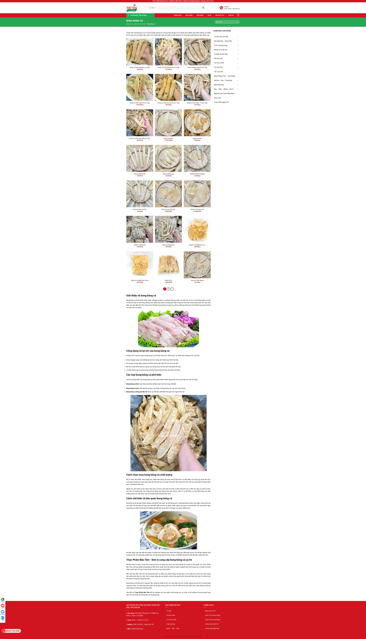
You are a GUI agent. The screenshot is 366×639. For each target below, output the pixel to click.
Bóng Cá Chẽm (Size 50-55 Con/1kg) (168, 67)
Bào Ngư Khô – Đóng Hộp (223, 41)
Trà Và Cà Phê (219, 63)
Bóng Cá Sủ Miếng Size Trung (139, 280)
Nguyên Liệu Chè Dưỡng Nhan (224, 93)
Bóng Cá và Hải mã (139, 24)
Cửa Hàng (200, 15)
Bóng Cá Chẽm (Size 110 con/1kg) (197, 103)
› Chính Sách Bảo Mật (212, 628)
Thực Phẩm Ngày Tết (221, 102)
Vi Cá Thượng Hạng (220, 45)
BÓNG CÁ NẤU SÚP (139, 245)
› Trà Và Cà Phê (171, 620)
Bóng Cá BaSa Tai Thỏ (139, 209)
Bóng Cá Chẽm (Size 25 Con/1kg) (140, 103)
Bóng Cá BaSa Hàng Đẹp (197, 174)
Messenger (2, 614)
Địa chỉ (2, 602)
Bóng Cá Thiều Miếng (197, 280)
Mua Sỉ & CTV (220, 15)
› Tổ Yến (168, 611)
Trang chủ (129, 24)
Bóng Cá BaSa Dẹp (168, 174)
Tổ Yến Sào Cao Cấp (221, 37)
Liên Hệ (230, 15)
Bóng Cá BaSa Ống (139, 174)
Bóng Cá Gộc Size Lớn (197, 209)
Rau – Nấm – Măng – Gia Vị (223, 89)
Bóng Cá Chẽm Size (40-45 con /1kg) (168, 103)
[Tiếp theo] (172, 289)
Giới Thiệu (189, 15)
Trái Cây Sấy (218, 67)
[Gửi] (203, 7)
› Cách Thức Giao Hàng (212, 620)
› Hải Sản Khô (170, 615)
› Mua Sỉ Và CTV (210, 611)
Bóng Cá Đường (168, 138)
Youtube (2, 608)
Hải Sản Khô (218, 58)
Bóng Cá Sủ (168, 280)
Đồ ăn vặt (217, 98)
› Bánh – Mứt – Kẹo (172, 628)
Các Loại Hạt (218, 72)
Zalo (3, 620)
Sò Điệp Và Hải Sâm (221, 54)
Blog (209, 15)
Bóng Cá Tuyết (197, 138)
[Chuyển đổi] (238, 36)
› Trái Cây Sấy (170, 624)
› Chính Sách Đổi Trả (211, 624)
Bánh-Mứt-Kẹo (219, 85)
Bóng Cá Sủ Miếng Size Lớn (197, 245)
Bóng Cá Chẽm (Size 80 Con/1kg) (197, 67)
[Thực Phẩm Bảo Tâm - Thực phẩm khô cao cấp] (135, 7)
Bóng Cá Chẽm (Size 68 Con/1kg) (140, 67)
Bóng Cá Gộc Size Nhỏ (168, 209)
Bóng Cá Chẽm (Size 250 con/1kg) (140, 138)
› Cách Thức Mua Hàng (212, 615)
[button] (238, 15)
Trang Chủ (177, 15)
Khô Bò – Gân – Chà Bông (223, 80)
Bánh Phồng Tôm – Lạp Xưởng (224, 76)
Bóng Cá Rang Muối (168, 245)
